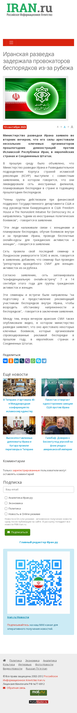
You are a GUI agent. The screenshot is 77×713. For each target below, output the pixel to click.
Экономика (15, 503)
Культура (9, 664)
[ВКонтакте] (5, 360)
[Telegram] (44, 360)
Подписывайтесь (18, 625)
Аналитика (50, 660)
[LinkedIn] (16, 360)
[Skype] (38, 360)
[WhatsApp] (33, 360)
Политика (14, 508)
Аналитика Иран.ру (20, 497)
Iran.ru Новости (18, 617)
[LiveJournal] (22, 360)
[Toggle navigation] (11, 42)
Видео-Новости (12, 668)
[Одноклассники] (10, 360)
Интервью (25, 664)
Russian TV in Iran (36, 668)
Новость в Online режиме (24, 514)
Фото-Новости (44, 664)
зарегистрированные (26, 470)
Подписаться (19, 532)
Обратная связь (15, 688)
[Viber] (27, 360)
